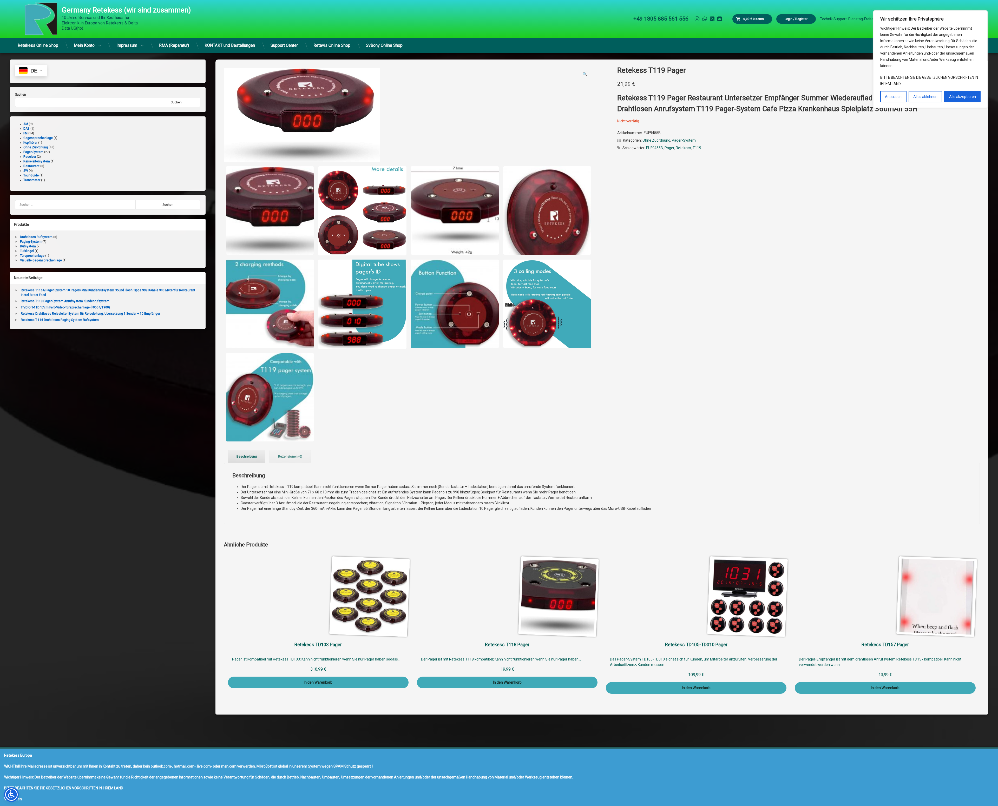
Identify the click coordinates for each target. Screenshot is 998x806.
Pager (669, 148)
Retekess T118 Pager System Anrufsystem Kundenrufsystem (65, 301)
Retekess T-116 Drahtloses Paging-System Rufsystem (60, 320)
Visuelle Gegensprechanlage (41, 260)
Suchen (20, 94)
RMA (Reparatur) (174, 45)
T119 (697, 148)
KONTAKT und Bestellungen (230, 45)
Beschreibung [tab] (247, 456)
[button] (584, 74)
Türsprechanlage (32, 255)
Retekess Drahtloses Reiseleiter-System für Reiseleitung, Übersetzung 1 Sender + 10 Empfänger (90, 313)
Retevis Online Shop (331, 45)
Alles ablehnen (925, 97)
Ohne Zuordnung (656, 140)
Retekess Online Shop (38, 45)
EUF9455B (654, 148)
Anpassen (893, 97)
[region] (930, 59)
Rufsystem (28, 246)
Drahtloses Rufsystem (36, 237)
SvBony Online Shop (384, 45)
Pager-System (684, 140)
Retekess (683, 148)
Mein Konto (84, 45)
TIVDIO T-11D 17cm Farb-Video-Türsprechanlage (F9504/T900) (65, 307)
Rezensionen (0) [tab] (290, 456)
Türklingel (27, 251)
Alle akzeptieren (962, 97)
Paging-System (31, 241)
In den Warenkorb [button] (318, 682)
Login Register (796, 19)
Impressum (126, 45)
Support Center (284, 45)
